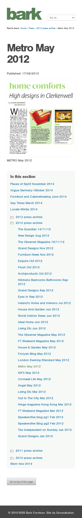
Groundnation (65, 513)
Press (31, 28)
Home (23, 28)
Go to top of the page (21, 481)
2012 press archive (45, 28)
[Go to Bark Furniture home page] (24, 19)
